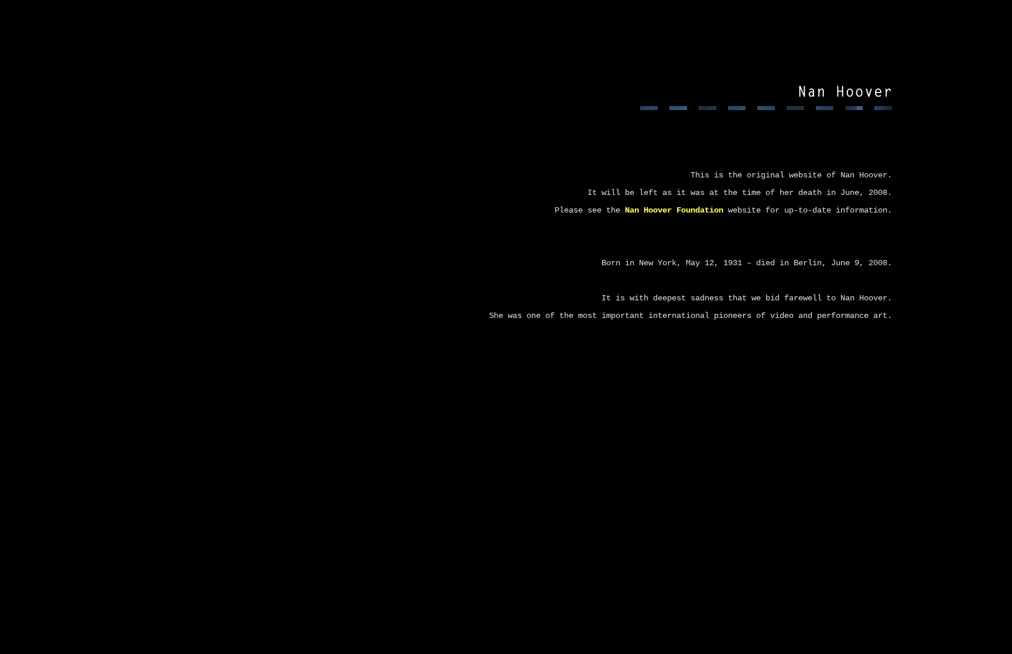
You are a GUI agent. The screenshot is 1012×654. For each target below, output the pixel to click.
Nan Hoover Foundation (674, 210)
